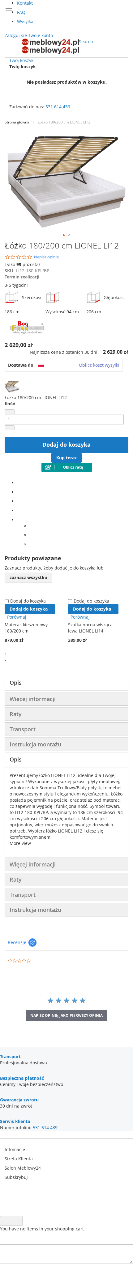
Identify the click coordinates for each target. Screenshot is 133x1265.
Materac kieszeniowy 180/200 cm (26, 628)
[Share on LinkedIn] (18, 501)
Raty (16, 714)
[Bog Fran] (28, 336)
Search (86, 41)
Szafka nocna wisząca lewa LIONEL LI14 (90, 628)
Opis (16, 682)
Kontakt (25, 3)
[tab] (66, 683)
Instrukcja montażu (35, 744)
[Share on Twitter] (18, 492)
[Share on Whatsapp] (31, 526)
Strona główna (17, 122)
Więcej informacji (33, 699)
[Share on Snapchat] (31, 535)
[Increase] (10, 427)
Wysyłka (25, 21)
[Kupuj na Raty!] (66, 470)
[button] (63, 235)
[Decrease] (10, 411)
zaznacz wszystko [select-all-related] (28, 577)
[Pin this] (18, 510)
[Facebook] (18, 483)
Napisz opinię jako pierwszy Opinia (66, 1015)
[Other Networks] (18, 520)
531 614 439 (57, 107)
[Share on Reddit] (31, 544)
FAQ (21, 12)
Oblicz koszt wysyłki (99, 365)
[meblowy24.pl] (50, 46)
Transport (23, 729)
